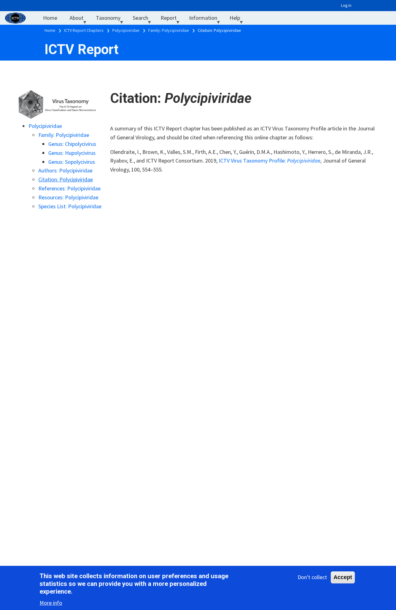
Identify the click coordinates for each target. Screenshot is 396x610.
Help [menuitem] (238, 19)
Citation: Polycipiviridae (65, 179)
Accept (343, 577)
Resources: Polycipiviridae (68, 197)
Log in (346, 5)
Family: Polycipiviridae (63, 134)
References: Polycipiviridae (69, 188)
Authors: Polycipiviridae (65, 170)
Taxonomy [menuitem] (111, 19)
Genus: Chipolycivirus (72, 143)
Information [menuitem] (206, 19)
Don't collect (312, 577)
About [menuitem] (80, 19)
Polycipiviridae (45, 125)
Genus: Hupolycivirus (72, 152)
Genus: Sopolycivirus (71, 161)
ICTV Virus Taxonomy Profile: (270, 160)
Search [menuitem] (143, 19)
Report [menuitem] (172, 19)
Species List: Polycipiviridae (69, 206)
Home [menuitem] (50, 17)
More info (51, 602)
